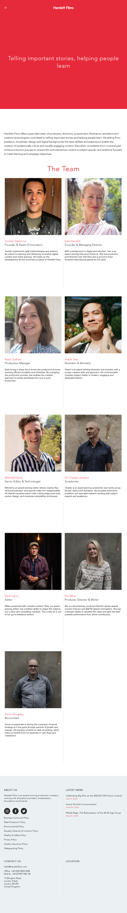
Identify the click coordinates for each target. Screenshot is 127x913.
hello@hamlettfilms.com (15, 866)
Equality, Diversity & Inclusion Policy (21, 830)
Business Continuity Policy (16, 817)
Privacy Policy (10, 839)
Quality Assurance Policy (16, 843)
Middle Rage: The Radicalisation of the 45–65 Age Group (93, 812)
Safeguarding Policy (13, 848)
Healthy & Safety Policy (15, 835)
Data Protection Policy (14, 822)
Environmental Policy (14, 826)
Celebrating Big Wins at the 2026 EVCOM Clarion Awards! (94, 795)
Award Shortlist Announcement (81, 804)
